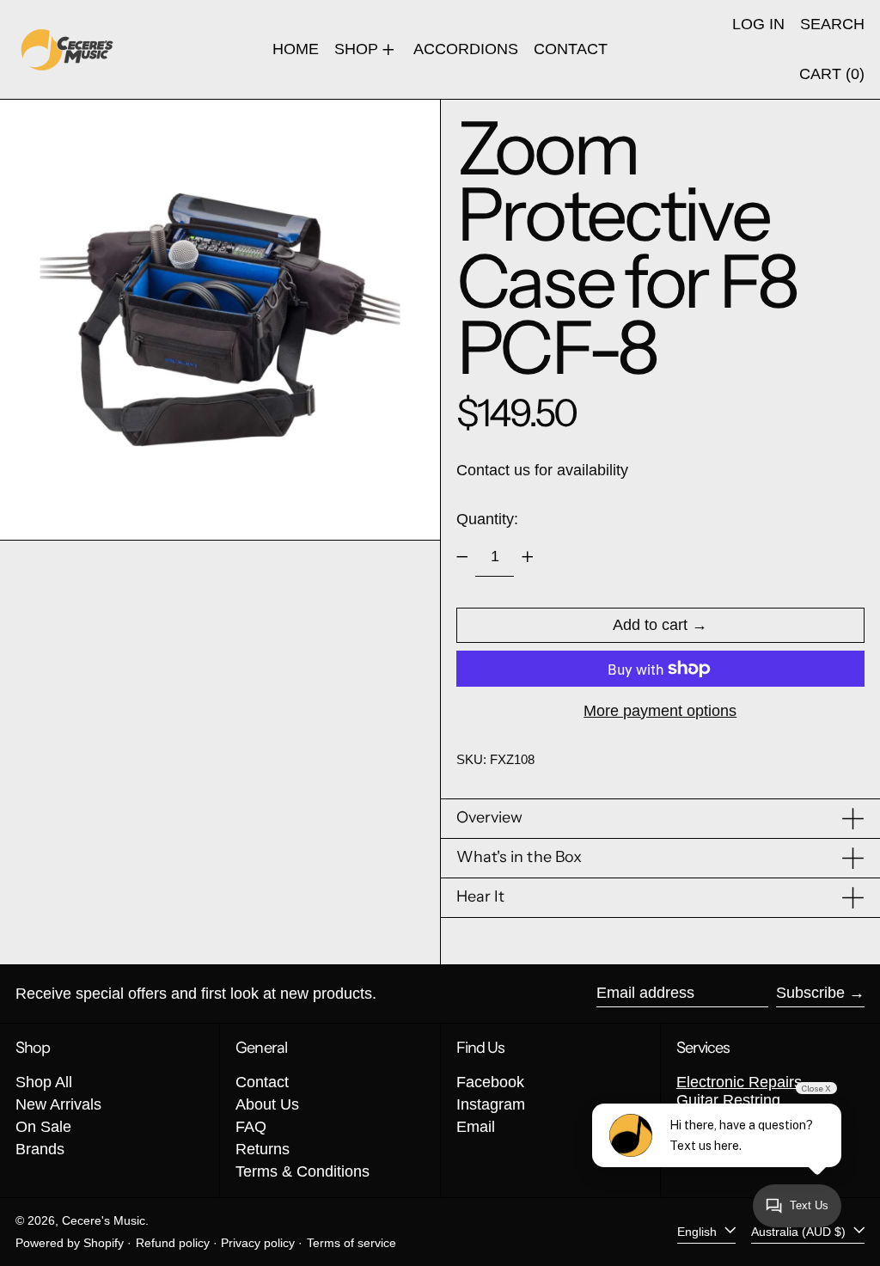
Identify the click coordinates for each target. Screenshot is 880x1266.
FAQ (250, 1126)
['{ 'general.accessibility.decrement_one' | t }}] (462, 557)
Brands (39, 1149)
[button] (832, 25)
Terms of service (351, 1243)
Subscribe (810, 992)
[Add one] (527, 557)
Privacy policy (258, 1243)
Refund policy (173, 1243)
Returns (262, 1149)
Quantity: (487, 519)
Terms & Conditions (302, 1171)
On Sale (43, 1126)
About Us (267, 1104)
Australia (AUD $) (800, 1231)
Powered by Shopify (69, 1243)
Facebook (490, 1082)
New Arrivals (58, 1104)
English (698, 1231)
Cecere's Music (103, 1220)
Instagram (490, 1104)
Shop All (43, 1082)
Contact (262, 1082)
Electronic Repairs (739, 1082)
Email (475, 1126)
